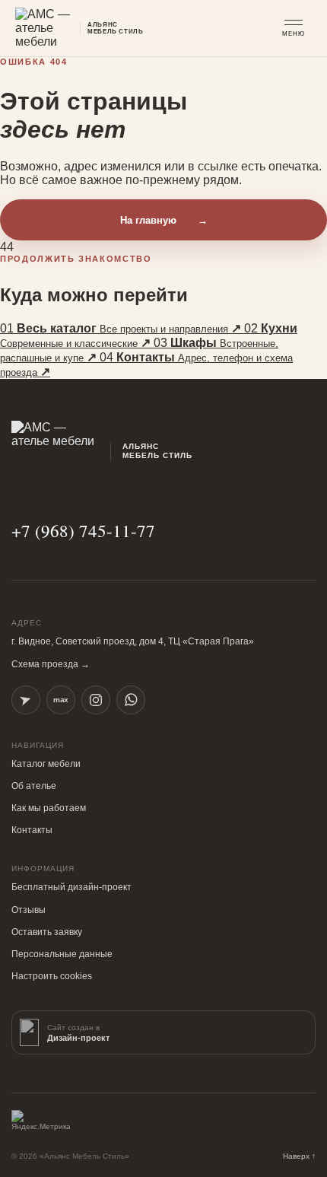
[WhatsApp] (130, 700)
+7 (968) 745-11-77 (83, 530)
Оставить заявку (46, 932)
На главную (164, 220)
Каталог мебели (46, 764)
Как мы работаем (48, 808)
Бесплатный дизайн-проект (71, 887)
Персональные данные (62, 954)
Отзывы (28, 910)
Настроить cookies (51, 976)
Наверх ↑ (299, 1156)
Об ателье (33, 786)
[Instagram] (95, 700)
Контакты (31, 830)
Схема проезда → (50, 664)
